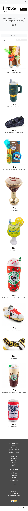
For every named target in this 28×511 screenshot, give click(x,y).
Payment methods (14, 449)
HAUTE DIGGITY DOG (19, 18)
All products (14, 458)
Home (4, 18)
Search (24, 9)
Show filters (14, 36)
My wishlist (14, 477)
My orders (14, 473)
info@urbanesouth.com (14, 495)
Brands (10, 18)
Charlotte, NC (14, 491)
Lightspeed (16, 509)
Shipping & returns (14, 451)
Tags (14, 464)
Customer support (14, 452)
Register (14, 471)
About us (14, 445)
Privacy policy (14, 447)
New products (14, 460)
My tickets (14, 475)
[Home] (9, 9)
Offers (14, 462)
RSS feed (14, 466)
